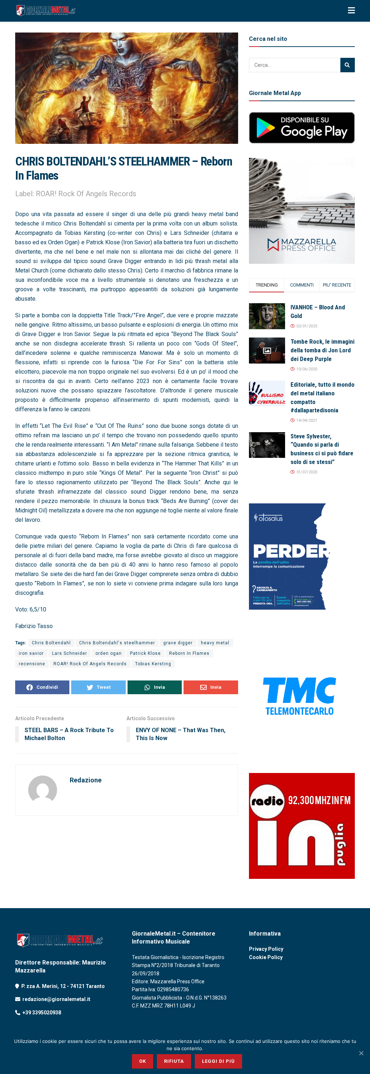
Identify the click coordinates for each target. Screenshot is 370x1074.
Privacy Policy (266, 949)
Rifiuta (174, 1061)
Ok (142, 1061)
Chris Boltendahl (51, 642)
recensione (32, 663)
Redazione (86, 780)
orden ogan (108, 653)
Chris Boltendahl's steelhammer (117, 642)
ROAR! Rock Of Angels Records (90, 663)
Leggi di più (218, 1061)
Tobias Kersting (153, 663)
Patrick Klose (145, 653)
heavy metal (215, 642)
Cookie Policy (266, 957)
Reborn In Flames (189, 653)
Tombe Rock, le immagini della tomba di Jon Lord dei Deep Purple (322, 350)
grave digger (178, 642)
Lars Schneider (69, 653)
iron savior (31, 653)
